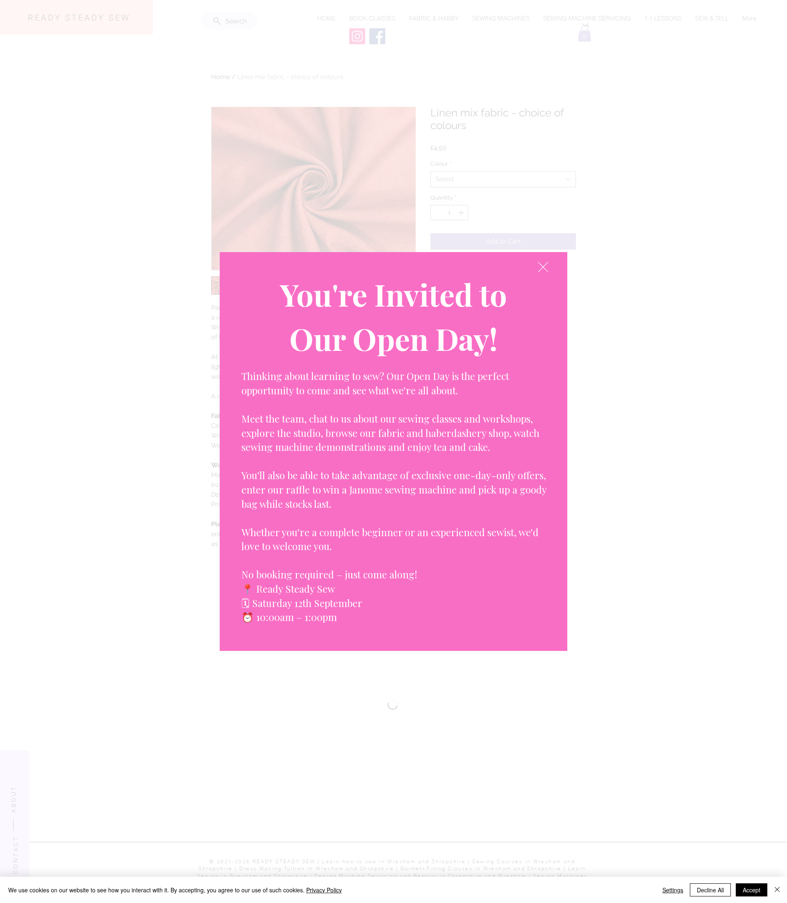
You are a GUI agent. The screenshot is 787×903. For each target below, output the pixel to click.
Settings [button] (672, 890)
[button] (543, 267)
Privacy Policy (324, 890)
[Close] (777, 889)
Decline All (710, 890)
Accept (751, 890)
